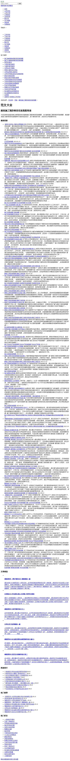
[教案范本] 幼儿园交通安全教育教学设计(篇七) (19, 710)
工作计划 (7, 13)
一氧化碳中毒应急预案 (11, 396)
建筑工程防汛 (35, 317)
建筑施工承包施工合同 (20, 456)
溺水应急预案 (35, 151)
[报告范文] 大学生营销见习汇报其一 (16, 700)
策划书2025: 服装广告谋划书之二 (16, 673)
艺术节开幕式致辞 (10, 85)
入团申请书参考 (9, 66)
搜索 (20, 3)
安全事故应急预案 (25, 237)
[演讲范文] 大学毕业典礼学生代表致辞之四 (18, 696)
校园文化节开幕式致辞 (11, 87)
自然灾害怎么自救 (43, 195)
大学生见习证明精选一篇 (12, 708)
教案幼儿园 (8, 729)
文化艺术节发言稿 (10, 89)
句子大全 (7, 52)
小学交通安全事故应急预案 (13, 256)
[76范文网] (2, 1)
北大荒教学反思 (9, 748)
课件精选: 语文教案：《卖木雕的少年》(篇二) (20, 683)
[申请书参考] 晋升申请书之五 (13, 698)
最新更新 (9, 759)
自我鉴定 (7, 24)
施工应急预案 (8, 212)
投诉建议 (10, 5)
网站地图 (4, 759)
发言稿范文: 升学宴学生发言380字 (17, 689)
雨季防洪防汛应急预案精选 (13, 185)
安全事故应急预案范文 (41, 256)
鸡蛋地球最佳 (8, 738)
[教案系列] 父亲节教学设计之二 (14, 706)
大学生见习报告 (9, 68)
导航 (15, 100)
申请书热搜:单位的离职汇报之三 (15, 681)
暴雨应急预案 (8, 493)
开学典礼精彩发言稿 (11, 723)
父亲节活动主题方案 (11, 742)
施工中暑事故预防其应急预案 (13, 60)
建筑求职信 (8, 736)
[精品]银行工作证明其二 (13, 677)
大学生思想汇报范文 (11, 72)
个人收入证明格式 (10, 735)
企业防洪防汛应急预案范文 (25, 558)
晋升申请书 (8, 62)
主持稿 (6, 95)
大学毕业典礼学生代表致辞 (13, 79)
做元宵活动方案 (9, 725)
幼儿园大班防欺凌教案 (11, 750)
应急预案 (7, 159)
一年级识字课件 (9, 719)
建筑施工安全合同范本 (23, 447)
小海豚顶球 (8, 756)
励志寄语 (7, 731)
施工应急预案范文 (40, 185)
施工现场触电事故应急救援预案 (53, 415)
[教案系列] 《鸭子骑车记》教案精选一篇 (17, 702)
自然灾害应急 (35, 266)
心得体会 (7, 14)
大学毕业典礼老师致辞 (11, 83)
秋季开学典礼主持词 (11, 740)
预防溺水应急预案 (25, 151)
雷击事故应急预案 (22, 541)
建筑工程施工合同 (10, 512)
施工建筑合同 (8, 379)
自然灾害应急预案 (25, 266)
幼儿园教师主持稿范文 (11, 93)
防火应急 (28, 203)
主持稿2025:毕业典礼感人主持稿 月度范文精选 (19, 704)
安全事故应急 (35, 237)
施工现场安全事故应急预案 (34, 415)
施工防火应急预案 (10, 203)
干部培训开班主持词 (11, 733)
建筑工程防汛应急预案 (11, 317)
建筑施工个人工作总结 (11, 522)
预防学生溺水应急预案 (11, 151)
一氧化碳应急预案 (25, 396)
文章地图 (15, 759)
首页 (5, 9)
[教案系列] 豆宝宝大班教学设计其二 (16, 712)
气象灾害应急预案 (43, 168)
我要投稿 (4, 5)
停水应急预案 (24, 567)
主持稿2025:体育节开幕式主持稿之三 (17, 685)
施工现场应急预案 (10, 354)
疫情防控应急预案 (10, 531)
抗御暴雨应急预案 (19, 493)
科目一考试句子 (9, 746)
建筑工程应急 (20, 273)
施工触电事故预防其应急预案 (13, 58)
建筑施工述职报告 (10, 466)
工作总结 (7, 11)
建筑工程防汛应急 (25, 317)
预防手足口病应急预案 (11, 176)
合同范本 (7, 16)
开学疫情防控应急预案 (23, 531)
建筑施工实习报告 (31, 466)
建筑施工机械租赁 (10, 437)
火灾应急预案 (8, 141)
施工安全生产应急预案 (11, 344)
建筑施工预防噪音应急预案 (27, 100)
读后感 (6, 22)
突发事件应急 (35, 283)
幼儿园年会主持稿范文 (11, 91)
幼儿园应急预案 (9, 327)
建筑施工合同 (8, 456)
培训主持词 (8, 744)
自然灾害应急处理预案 (29, 168)
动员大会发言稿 (9, 727)
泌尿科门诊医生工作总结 (12, 97)
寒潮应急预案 (15, 567)
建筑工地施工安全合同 (38, 447)
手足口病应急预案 (25, 176)
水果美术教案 (8, 752)
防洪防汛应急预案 (10, 558)
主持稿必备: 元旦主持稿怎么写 (15, 679)
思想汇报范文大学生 (11, 70)
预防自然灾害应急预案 (11, 229)
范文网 (10, 100)
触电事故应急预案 (10, 541)
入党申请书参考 (9, 64)
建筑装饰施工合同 (34, 456)
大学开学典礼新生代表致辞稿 (13, 74)
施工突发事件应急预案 (11, 283)
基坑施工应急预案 (28, 185)
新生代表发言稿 (9, 76)
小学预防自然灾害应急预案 (13, 168)
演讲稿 (6, 50)
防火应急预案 (20, 203)
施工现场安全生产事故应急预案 (14, 415)
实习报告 (7, 20)
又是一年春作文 (9, 721)
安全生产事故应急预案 (35, 541)
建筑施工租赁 (20, 437)
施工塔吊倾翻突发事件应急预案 (41, 476)
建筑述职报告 (20, 466)
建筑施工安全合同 (10, 447)
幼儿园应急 (18, 327)
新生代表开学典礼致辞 (11, 77)
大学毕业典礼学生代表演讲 (13, 81)
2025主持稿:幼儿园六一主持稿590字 (16, 675)
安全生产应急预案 (25, 344)
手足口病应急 (35, 176)
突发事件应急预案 (25, 283)
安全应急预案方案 (22, 502)
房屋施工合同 (8, 386)
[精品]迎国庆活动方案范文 (13, 687)
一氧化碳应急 (35, 396)
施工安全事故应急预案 (11, 237)
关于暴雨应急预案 (31, 493)
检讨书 (6, 18)
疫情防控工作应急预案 (38, 531)
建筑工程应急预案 (10, 273)
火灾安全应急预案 (34, 502)
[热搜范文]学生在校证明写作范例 (16, 671)
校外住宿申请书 (9, 754)
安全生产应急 (35, 344)
